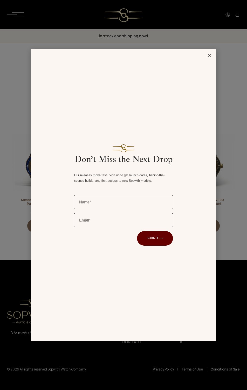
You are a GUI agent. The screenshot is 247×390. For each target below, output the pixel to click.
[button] (209, 55)
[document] (123, 195)
